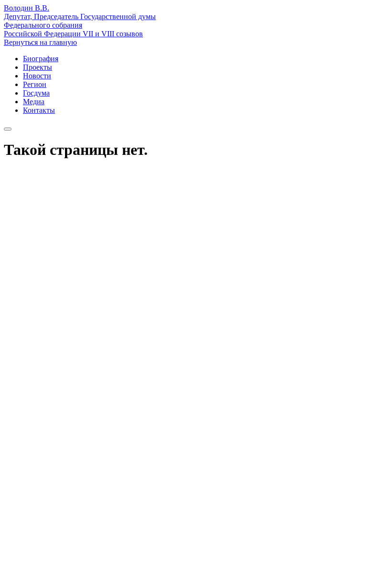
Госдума (36, 93)
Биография (40, 58)
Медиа (33, 102)
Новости (37, 76)
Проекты (37, 67)
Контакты (39, 110)
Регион (34, 84)
